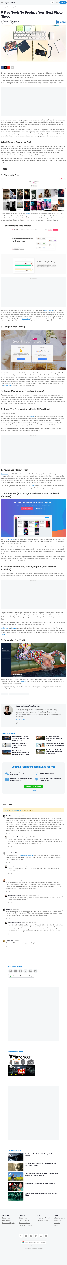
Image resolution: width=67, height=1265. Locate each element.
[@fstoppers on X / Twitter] (25, 971)
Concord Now (48, 310)
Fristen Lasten (10, 940)
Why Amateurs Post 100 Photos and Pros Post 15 (41, 1183)
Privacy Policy (27, 1248)
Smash (13, 628)
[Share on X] (5, 67)
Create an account (16, 810)
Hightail (3, 634)
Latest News (6, 1218)
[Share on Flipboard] (8, 67)
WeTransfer (4, 628)
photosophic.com (20, 719)
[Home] (10, 2)
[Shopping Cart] (52, 2)
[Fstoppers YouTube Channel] (15, 971)
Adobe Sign (26, 319)
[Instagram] (17, 723)
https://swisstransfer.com (25, 855)
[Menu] (2, 2)
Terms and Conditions (37, 1248)
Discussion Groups (24, 1223)
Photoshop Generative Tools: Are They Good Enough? (19, 745)
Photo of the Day (24, 1220)
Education (9, 7)
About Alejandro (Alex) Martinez (28, 706)
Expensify (23, 681)
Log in (34, 790)
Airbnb (33, 486)
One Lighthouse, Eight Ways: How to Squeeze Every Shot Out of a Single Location (41, 1174)
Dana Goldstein (10, 816)
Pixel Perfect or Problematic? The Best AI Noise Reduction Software (20, 753)
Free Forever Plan (9, 539)
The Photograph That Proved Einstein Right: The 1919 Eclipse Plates (40, 1165)
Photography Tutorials (43, 1218)
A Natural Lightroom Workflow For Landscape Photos (54, 738)
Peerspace (4, 474)
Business (17, 7)
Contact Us (57, 1220)
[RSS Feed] (35, 971)
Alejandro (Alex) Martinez (11, 21)
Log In (56, 2)
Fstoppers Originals (22, 694)
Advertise (57, 1223)
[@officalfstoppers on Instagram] (10, 971)
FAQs (56, 1225)
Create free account (33, 786)
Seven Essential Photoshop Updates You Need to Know (55, 745)
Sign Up (63, 2)
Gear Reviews (6, 1220)
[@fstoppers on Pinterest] (30, 971)
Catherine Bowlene (11, 880)
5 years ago (17, 815)
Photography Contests (25, 1225)
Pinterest (27, 214)
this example (7, 385)
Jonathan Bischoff (11, 853)
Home (2, 7)
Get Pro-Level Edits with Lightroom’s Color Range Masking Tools (54, 752)
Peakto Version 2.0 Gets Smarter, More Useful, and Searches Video (20, 738)
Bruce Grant (9, 909)
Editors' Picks (23, 1218)
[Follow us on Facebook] (20, 971)
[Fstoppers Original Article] (60, 22)
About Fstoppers (59, 1218)
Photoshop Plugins (42, 1220)
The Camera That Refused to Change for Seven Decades (40, 1155)
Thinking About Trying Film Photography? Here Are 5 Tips (41, 1194)
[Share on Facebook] (2, 67)
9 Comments (16, 23)
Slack (32, 416)
